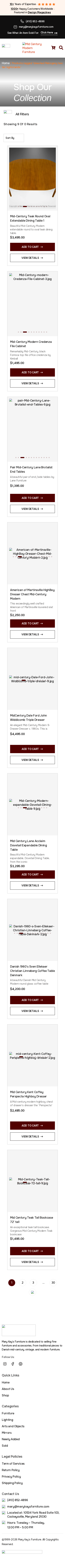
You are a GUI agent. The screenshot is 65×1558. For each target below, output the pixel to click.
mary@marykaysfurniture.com (36, 26)
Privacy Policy (11, 1476)
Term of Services (13, 1464)
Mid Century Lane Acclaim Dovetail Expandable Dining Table (28, 845)
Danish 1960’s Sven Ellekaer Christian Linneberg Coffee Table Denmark (32, 971)
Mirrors (7, 1433)
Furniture (8, 1413)
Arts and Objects (13, 1426)
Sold (5, 1446)
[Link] (28, 1364)
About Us (8, 1389)
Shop (5, 1395)
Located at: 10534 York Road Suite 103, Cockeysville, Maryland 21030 (33, 1514)
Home (6, 63)
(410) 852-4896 (35, 21)
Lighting (7, 1420)
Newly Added (11, 1439)
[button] (18, 206)
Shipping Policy (12, 1483)
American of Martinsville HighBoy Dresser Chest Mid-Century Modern (32, 594)
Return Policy (11, 1470)
